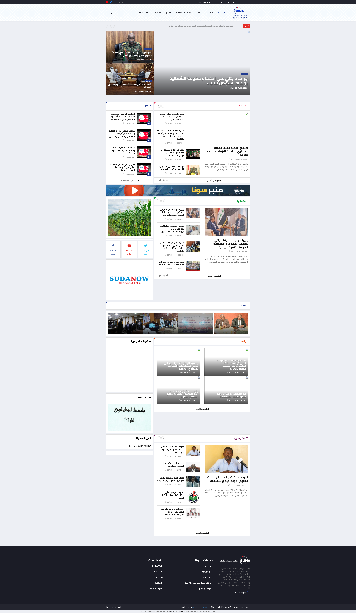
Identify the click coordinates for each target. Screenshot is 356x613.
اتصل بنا (118, 607)
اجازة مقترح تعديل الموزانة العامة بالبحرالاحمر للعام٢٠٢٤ (170, 263)
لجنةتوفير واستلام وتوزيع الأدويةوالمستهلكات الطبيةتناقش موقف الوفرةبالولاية (201, 26)
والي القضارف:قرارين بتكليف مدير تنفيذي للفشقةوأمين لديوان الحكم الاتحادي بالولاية (170, 134)
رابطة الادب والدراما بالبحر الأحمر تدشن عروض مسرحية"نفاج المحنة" (172, 512)
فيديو (168, 12)
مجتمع (158, 577)
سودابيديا (207, 571)
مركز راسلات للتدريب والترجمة (198, 583)
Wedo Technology (199, 607)
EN (240, 2)
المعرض (157, 12)
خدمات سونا (144, 12)
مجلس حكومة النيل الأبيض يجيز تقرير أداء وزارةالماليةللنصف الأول (171, 229)
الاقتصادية (157, 566)
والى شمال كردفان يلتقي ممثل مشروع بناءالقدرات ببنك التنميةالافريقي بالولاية (172, 247)
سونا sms (207, 577)
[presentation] (108, 26)
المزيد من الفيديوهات (129, 180)
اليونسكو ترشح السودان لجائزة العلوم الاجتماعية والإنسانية (227, 479)
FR (247, 2)
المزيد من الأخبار (214, 180)
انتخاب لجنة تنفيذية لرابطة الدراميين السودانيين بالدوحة (170, 479)
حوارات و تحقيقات (183, 12)
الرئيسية (221, 12)
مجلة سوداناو (205, 588)
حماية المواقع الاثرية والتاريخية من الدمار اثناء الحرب (172, 495)
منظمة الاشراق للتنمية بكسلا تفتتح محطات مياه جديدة (123, 150)
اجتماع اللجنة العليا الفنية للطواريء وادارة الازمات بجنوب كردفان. (227, 151)
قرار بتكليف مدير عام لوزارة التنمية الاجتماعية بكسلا (171, 167)
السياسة (158, 571)
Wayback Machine (176, 611)
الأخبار (210, 12)
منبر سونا (207, 566)
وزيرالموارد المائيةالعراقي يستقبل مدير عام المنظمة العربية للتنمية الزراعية (230, 243)
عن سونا (109, 607)
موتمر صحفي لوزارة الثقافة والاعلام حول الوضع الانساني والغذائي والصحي (121, 133)
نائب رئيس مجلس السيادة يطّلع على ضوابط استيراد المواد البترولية (122, 167)
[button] (249, 92)
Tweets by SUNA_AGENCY (140, 446)
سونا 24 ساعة (155, 588)
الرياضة (158, 583)
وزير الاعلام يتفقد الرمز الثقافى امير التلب (173, 464)
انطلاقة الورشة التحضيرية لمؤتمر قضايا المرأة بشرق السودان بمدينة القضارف (122, 117)
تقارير (198, 12)
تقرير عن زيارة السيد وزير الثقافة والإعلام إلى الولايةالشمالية (172, 152)
